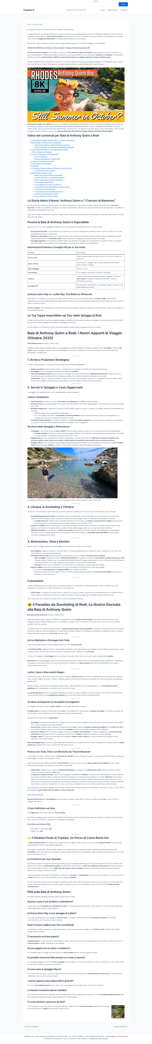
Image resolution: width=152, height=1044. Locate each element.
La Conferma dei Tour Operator (44, 170)
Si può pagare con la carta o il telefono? (47, 184)
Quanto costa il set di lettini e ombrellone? (48, 175)
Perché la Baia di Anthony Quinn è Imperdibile (46, 142)
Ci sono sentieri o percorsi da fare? (46, 196)
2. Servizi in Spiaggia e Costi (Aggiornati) (45, 154)
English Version (112, 10)
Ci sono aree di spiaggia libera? (45, 189)
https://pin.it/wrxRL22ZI (35, 794)
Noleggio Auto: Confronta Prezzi (76, 10)
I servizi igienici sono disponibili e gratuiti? (48, 191)
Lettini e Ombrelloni (41, 156)
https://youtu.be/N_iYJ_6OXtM (90, 62)
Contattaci (123, 10)
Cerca (96, 1)
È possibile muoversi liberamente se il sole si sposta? (52, 187)
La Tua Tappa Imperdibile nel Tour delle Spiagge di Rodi (49, 149)
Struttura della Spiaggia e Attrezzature (47, 159)
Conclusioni (35, 166)
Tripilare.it (28, 10)
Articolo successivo (121, 1026)
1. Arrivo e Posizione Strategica (41, 152)
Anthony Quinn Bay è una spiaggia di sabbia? (49, 177)
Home (103, 10)
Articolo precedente (31, 1026)
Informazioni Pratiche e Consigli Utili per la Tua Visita (52, 145)
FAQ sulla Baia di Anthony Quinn (41, 173)
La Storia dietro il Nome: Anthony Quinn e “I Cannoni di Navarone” (53, 140)
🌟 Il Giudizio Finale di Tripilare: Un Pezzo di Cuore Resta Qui (51, 168)
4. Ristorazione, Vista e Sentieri (41, 163)
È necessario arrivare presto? (44, 182)
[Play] (76, 95)
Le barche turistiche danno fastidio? (46, 194)
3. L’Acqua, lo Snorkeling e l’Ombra (42, 161)
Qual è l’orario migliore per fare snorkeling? (48, 180)
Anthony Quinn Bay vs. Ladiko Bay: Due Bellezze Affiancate (54, 147)
